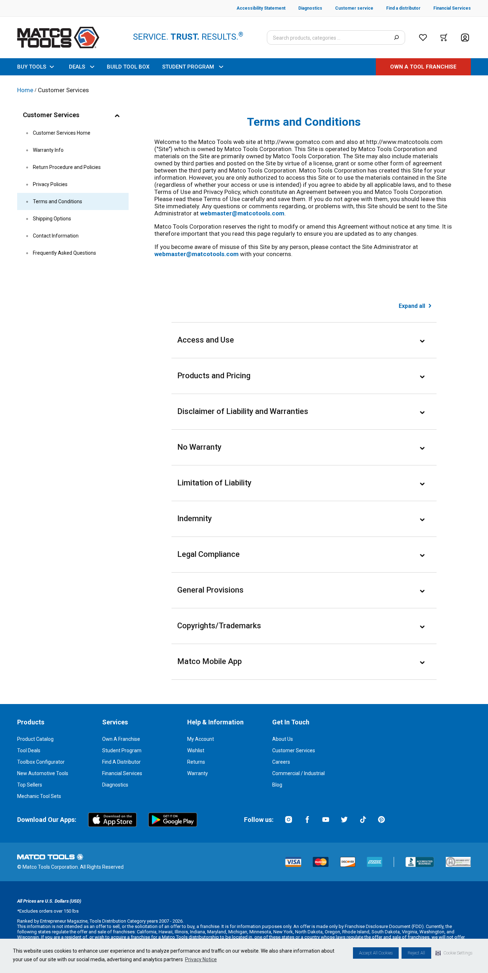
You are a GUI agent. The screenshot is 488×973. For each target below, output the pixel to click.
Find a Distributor (121, 762)
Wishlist (195, 750)
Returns (196, 762)
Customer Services (293, 750)
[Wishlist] (423, 37)
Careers (281, 762)
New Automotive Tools (42, 773)
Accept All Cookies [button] (376, 952)
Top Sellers (29, 785)
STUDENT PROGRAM (188, 67)
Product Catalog (35, 739)
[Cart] (443, 37)
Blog (277, 785)
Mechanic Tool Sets (39, 796)
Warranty (197, 773)
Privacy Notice (201, 959)
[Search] (396, 37)
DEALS (77, 67)
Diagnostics (115, 785)
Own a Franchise (121, 739)
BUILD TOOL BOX (128, 67)
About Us (282, 739)
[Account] (464, 37)
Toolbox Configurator (41, 762)
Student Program (121, 750)
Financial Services (122, 773)
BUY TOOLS (31, 67)
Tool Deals (28, 750)
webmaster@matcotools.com (242, 213)
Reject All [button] (416, 952)
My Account (200, 739)
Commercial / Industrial (298, 773)
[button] (454, 953)
